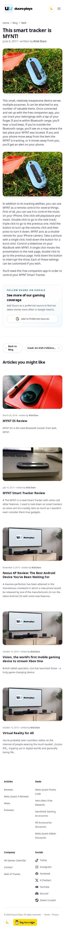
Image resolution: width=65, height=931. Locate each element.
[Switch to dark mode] (51, 8)
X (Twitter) (45, 880)
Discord (44, 893)
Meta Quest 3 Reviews (16, 796)
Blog (15, 22)
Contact (8, 867)
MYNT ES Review (15, 421)
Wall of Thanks (12, 874)
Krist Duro (33, 415)
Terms (47, 914)
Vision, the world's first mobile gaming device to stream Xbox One (31, 659)
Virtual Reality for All (18, 733)
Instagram (46, 866)
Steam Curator (48, 900)
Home (6, 22)
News (7, 803)
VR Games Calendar (15, 860)
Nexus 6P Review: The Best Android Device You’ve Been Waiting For (29, 575)
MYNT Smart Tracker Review (24, 493)
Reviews (8, 789)
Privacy (55, 914)
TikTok (43, 860)
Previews (9, 810)
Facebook (45, 873)
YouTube (44, 886)
